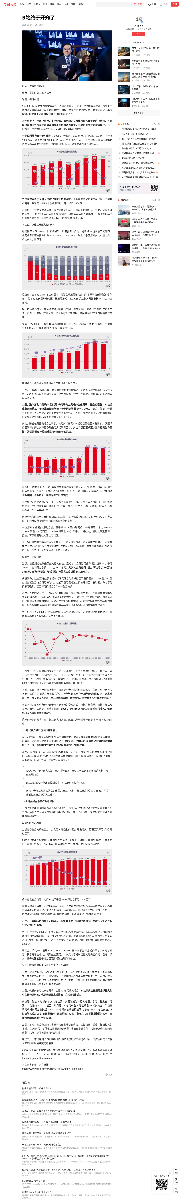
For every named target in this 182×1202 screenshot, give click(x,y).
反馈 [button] (176, 1182)
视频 (45, 4)
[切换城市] (39, 4)
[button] (22, 4)
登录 (175, 4)
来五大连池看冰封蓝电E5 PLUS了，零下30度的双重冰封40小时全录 (145, 208)
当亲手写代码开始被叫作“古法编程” (145, 88)
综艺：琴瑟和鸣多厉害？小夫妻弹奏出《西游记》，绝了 (146, 234)
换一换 (157, 124)
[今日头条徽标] (10, 4)
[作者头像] (139, 19)
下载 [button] (175, 1189)
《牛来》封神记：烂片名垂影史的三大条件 (146, 101)
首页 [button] (176, 1173)
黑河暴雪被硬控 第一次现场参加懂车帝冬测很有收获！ (145, 259)
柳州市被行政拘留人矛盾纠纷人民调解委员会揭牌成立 (146, 221)
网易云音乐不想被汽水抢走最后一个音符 (146, 62)
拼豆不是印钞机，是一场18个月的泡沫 (146, 49)
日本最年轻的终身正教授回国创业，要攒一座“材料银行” (146, 75)
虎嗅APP (42, 25)
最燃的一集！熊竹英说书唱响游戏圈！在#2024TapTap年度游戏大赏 (146, 246)
